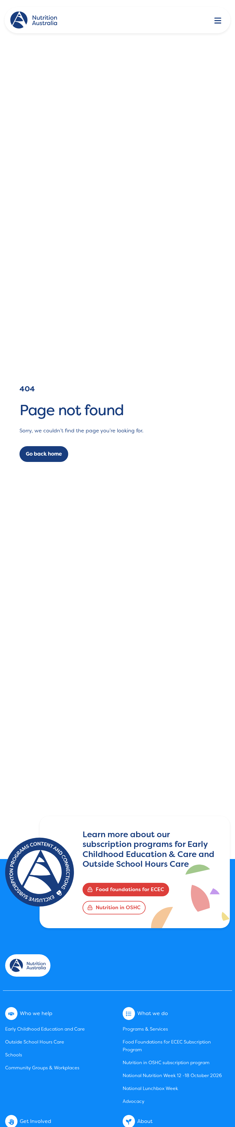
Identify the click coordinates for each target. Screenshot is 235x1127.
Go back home (44, 453)
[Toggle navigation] (218, 20)
